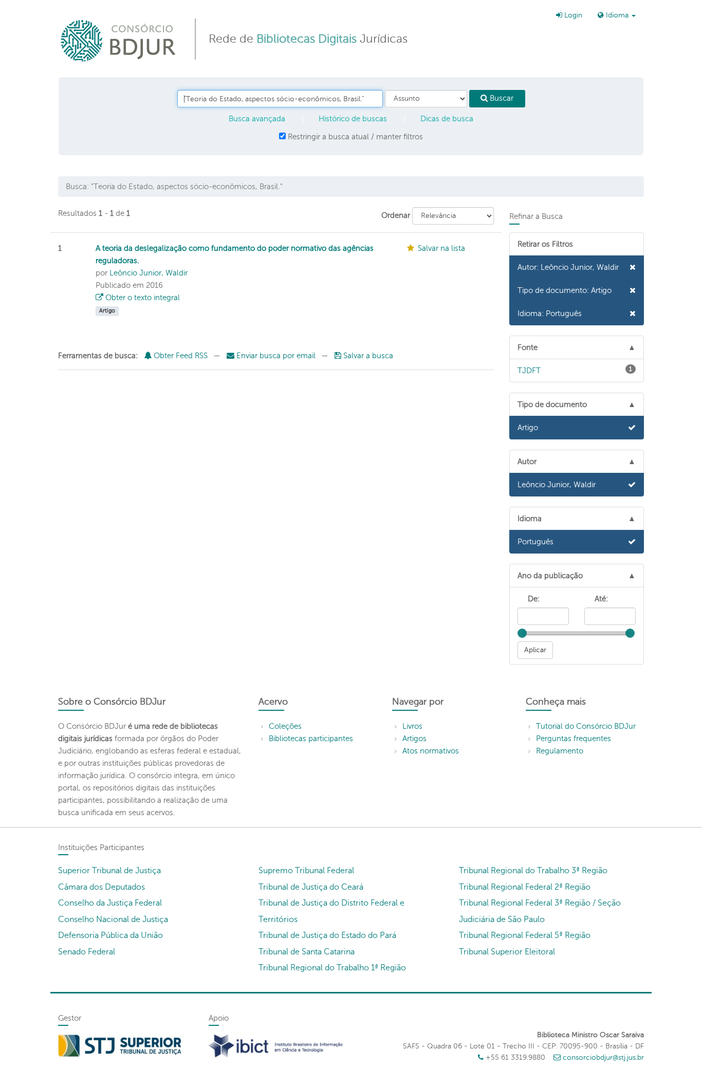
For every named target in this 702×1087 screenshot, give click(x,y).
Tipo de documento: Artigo (565, 290)
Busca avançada (257, 119)
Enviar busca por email (276, 356)
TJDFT (575, 370)
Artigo (528, 427)
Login (572, 15)
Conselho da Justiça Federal (110, 903)
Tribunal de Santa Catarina (306, 951)
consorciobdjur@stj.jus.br (603, 1057)
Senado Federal (86, 951)
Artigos (414, 738)
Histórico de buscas (353, 119)
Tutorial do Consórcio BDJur (586, 726)
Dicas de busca (446, 119)
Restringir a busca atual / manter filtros (354, 137)
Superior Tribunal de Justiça (109, 870)
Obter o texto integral (141, 297)
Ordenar (395, 215)
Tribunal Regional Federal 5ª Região (524, 935)
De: (534, 599)
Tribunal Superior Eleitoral (507, 951)
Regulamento (559, 751)
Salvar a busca (367, 356)
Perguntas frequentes (573, 738)
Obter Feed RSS (180, 356)
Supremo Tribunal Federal (306, 870)
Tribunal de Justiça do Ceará (310, 887)
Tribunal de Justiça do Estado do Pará (327, 935)
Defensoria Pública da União (110, 935)
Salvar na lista (441, 248)
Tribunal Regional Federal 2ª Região (524, 887)
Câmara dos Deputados (101, 887)
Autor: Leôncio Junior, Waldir (568, 267)
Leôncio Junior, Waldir (148, 273)
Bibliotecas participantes (311, 738)
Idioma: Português (550, 313)
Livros (412, 726)
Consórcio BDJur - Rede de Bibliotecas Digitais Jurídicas (119, 40)
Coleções (285, 726)
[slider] (522, 633)
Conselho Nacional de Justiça (113, 919)
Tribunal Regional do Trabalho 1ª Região (332, 967)
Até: (601, 599)
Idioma (617, 15)
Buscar (500, 98)
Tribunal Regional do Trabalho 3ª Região (533, 870)
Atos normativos (430, 751)
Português (535, 542)
